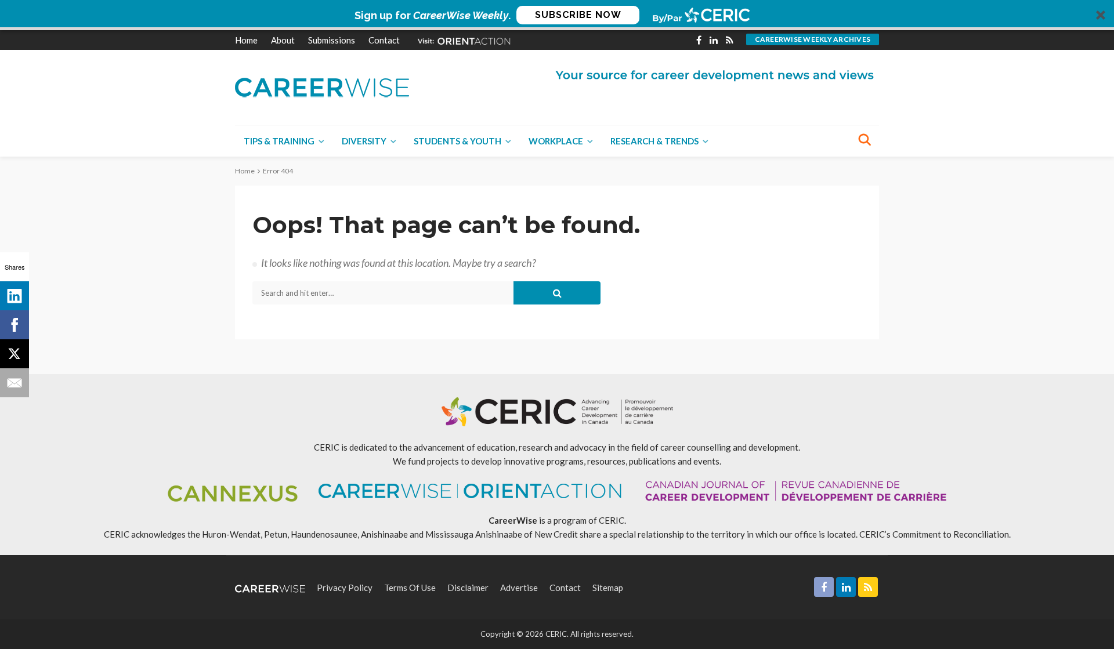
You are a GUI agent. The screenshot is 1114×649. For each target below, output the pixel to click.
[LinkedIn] (14, 295)
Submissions (331, 40)
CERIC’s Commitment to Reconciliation (934, 534)
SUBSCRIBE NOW (578, 14)
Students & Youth (457, 141)
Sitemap (607, 587)
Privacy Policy (344, 587)
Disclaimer (468, 587)
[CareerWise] (322, 86)
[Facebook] (14, 324)
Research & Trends (654, 141)
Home (246, 40)
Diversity (364, 141)
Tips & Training (279, 141)
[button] (557, 15)
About (283, 40)
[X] (14, 353)
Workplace (556, 141)
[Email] (14, 382)
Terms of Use (410, 587)
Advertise (519, 587)
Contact (384, 40)
